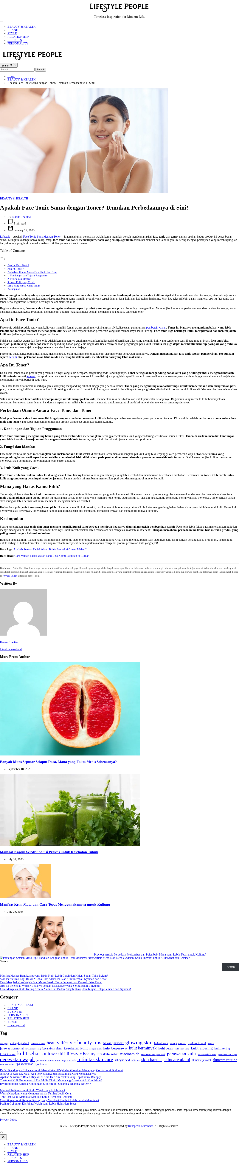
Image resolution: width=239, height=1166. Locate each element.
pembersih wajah (156, 327)
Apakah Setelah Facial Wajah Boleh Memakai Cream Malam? (50, 549)
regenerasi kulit (69, 1060)
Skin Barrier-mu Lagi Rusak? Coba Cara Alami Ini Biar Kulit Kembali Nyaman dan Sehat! (53, 979)
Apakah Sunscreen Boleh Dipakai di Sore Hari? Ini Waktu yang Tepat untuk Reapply (50, 1077)
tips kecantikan (24, 1064)
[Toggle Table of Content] (3, 259)
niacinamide (129, 1054)
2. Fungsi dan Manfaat (19, 278)
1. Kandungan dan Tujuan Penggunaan (27, 275)
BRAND (12, 30)
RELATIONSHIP (18, 36)
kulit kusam (7, 1054)
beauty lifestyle (61, 1042)
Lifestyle (5, 236)
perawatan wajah (17, 1059)
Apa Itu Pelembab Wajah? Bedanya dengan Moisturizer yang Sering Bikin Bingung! (50, 985)
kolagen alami (95, 1049)
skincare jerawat (201, 1060)
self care (135, 1060)
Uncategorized (16, 1025)
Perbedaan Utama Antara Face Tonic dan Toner (32, 272)
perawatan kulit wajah (227, 1054)
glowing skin (139, 1042)
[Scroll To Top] (1, 1132)
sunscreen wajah (7, 1064)
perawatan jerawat (153, 1054)
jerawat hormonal (12, 1048)
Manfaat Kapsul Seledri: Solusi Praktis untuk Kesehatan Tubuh (49, 852)
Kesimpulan (13, 288)
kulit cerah (165, 1048)
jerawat (31, 376)
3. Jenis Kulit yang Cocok (21, 282)
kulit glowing (202, 1048)
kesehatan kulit (76, 1048)
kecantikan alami (52, 1048)
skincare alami (177, 1059)
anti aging (4, 1043)
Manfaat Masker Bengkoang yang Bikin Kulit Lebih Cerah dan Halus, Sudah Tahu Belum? (54, 975)
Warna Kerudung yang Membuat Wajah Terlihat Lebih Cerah (36, 1093)
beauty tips (89, 1042)
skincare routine (225, 1060)
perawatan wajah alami (48, 1060)
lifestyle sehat (108, 1054)
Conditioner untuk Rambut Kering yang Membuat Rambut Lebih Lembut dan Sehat (49, 1100)
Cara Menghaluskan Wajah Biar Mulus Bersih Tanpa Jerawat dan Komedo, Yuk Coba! (51, 982)
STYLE (12, 33)
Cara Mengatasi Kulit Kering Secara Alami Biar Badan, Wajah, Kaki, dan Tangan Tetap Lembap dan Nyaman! (65, 989)
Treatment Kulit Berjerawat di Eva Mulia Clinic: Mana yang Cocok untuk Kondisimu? (51, 1080)
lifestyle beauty (81, 1053)
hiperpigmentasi (178, 1043)
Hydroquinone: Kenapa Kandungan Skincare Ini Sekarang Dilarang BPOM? (45, 1083)
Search (4, 961)
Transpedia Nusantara (140, 1126)
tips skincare (41, 1064)
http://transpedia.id (11, 649)
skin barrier (151, 1059)
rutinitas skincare (95, 1059)
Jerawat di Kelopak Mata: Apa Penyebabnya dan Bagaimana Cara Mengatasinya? (48, 1073)
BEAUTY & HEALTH (21, 26)
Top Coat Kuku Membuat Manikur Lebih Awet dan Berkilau (36, 1096)
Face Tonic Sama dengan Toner (41, 236)
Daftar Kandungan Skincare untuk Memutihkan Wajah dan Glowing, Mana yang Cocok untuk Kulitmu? (61, 1070)
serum (13, 357)
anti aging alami (19, 1043)
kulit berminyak (143, 1048)
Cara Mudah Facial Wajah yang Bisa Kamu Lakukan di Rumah (51, 555)
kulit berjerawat (115, 1048)
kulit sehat (28, 1053)
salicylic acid (122, 1060)
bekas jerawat (113, 1043)
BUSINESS (14, 40)
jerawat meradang (33, 1049)
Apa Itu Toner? (15, 268)
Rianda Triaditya (21, 216)
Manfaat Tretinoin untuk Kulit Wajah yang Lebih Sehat (32, 1090)
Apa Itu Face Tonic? (18, 265)
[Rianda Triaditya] (23, 634)
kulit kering (222, 1048)
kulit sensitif (53, 1053)
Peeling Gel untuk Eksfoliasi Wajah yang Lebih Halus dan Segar (38, 1103)
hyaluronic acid (197, 1043)
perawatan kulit (181, 1053)
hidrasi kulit (161, 1043)
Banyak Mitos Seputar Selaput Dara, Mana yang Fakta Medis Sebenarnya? (58, 762)
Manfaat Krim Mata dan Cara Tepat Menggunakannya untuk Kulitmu (55, 904)
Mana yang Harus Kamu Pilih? (23, 285)
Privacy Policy (10, 575)
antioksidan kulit (38, 1043)
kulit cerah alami (182, 1049)
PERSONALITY (17, 43)
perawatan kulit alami (207, 1054)
